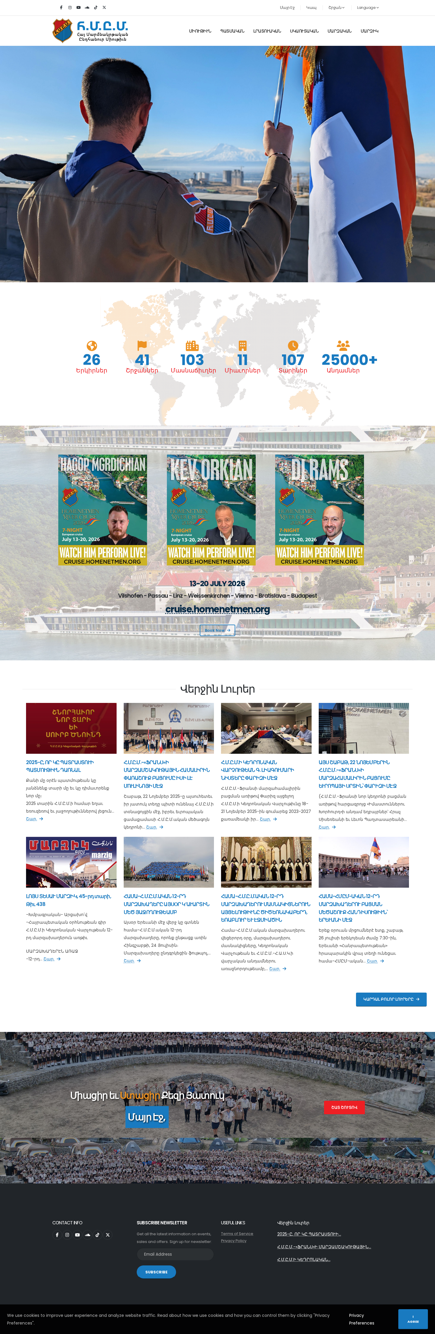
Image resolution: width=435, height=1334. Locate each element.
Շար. (31, 819)
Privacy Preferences (361, 1319)
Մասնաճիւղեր (192, 370)
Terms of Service (237, 1233)
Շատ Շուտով (344, 1107)
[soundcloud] (87, 8)
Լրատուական (267, 31)
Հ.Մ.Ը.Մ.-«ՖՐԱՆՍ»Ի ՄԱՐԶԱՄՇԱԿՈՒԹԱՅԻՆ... (324, 1247)
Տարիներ (292, 370)
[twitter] (104, 8)
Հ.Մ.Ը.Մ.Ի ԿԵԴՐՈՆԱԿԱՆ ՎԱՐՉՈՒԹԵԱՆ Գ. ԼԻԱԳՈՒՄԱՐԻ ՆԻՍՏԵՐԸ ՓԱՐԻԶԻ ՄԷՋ (257, 770)
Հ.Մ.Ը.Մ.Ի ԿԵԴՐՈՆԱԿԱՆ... (304, 1259)
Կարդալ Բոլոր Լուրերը (388, 999)
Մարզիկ (369, 31)
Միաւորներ (243, 370)
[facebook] (61, 8)
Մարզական (340, 31)
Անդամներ (343, 370)
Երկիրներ (91, 370)
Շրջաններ (142, 370)
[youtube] (78, 8)
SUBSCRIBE (156, 1272)
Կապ (311, 7)
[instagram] (70, 8)
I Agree (413, 1319)
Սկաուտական (304, 31)
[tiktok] (95, 8)
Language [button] (366, 7)
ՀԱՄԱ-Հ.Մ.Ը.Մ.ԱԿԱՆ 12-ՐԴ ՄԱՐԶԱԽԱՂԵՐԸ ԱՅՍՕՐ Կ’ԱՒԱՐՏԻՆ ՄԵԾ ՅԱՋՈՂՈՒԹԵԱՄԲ (166, 904)
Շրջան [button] (335, 7)
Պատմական (232, 31)
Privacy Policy (233, 1240)
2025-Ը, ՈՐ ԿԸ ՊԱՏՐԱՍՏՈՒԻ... (309, 1234)
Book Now (215, 630)
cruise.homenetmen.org (217, 609)
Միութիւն (200, 31)
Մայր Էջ (287, 7)
